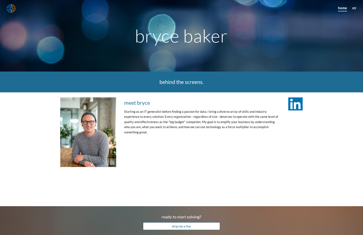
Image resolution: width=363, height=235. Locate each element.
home (342, 8)
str (354, 8)
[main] (181, 35)
